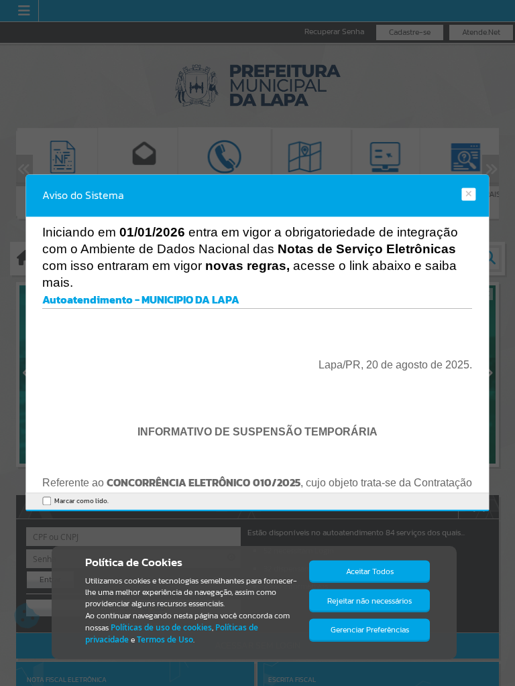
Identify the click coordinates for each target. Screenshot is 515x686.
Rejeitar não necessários (369, 601)
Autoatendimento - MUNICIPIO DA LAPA (140, 299)
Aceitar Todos (370, 571)
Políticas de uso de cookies (161, 627)
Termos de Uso (165, 639)
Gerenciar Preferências (370, 630)
